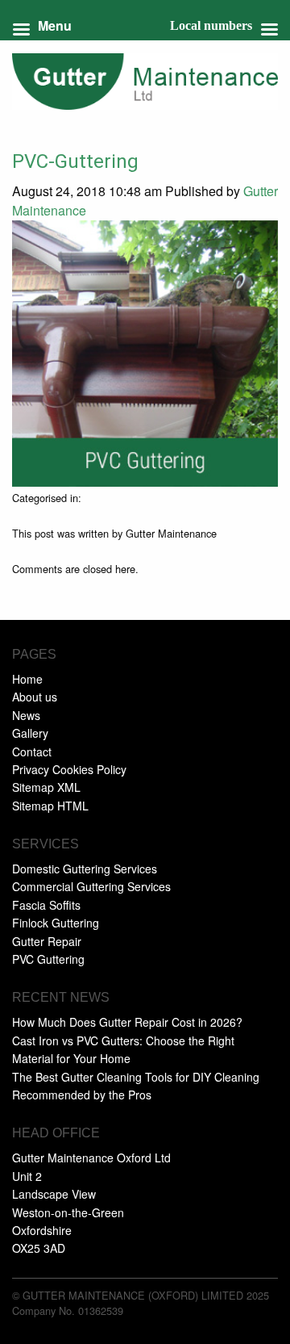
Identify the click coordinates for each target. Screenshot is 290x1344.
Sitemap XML (46, 787)
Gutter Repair (46, 941)
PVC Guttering (48, 959)
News (26, 715)
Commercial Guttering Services (91, 886)
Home (27, 679)
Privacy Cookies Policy (69, 769)
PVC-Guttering (75, 161)
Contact (32, 751)
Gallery (30, 733)
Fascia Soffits (46, 905)
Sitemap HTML (50, 806)
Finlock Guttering (55, 923)
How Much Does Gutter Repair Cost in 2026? (127, 1022)
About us (34, 697)
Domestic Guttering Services (84, 868)
